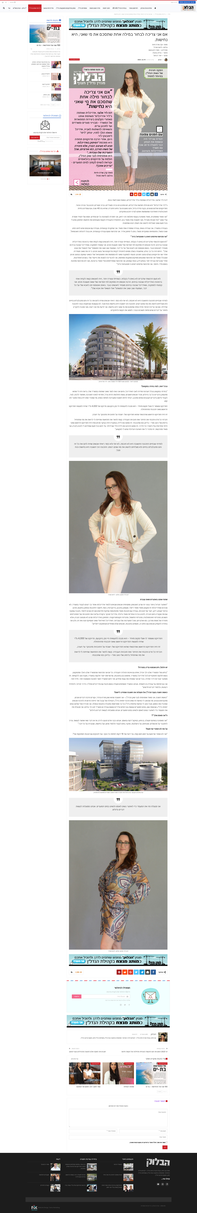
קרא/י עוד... (165, 1179)
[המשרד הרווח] (128, 1167)
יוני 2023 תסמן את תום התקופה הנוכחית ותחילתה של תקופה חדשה (144, 1052)
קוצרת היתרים (44, 1185)
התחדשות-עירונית (45, 166)
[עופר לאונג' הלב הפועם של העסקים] (84, 1073)
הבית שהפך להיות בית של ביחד (112, 1175)
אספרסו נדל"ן (82, 8)
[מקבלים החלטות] (55, 1177)
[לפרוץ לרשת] (56, 87)
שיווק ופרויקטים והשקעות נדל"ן (65, 8)
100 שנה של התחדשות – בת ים (48, 45)
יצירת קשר (174, 2)
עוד (9, 8)
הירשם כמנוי (34, 137)
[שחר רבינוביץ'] (55, 1167)
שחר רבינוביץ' (45, 1164)
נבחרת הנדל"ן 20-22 (119, 8)
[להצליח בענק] (56, 76)
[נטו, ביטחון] (56, 97)
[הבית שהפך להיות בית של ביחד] (128, 1177)
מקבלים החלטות (44, 1175)
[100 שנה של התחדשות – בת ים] (151, 1073)
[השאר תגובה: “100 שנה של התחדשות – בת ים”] (31, 49)
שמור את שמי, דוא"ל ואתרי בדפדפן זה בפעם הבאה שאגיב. (147, 1142)
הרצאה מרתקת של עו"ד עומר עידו (75, 1185)
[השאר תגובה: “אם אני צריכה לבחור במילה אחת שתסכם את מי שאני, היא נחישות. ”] (71, 194)
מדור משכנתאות (95, 8)
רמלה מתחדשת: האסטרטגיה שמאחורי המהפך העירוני (45, 171)
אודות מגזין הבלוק (146, 8)
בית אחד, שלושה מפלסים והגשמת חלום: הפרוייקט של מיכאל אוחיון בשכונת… (75, 1166)
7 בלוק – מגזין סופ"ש (19, 8)
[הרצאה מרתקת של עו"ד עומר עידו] (92, 1188)
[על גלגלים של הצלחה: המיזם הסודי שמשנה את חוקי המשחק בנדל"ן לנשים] (56, 64)
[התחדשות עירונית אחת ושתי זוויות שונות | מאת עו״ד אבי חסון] (128, 1188)
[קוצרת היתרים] (55, 1188)
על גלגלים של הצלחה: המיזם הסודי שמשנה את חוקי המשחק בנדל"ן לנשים (40, 64)
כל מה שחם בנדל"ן (35, 8)
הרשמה (76, 996)
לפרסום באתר (133, 8)
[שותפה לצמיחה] (118, 1073)
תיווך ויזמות (106, 8)
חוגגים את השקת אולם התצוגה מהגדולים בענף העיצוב (87, 1052)
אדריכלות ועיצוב (48, 8)
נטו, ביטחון (47, 95)
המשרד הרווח (118, 1164)
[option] (45, 167)
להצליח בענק (46, 74)
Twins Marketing (54, 1207)
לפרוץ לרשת (46, 84)
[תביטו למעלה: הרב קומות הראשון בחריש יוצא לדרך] (92, 1177)
